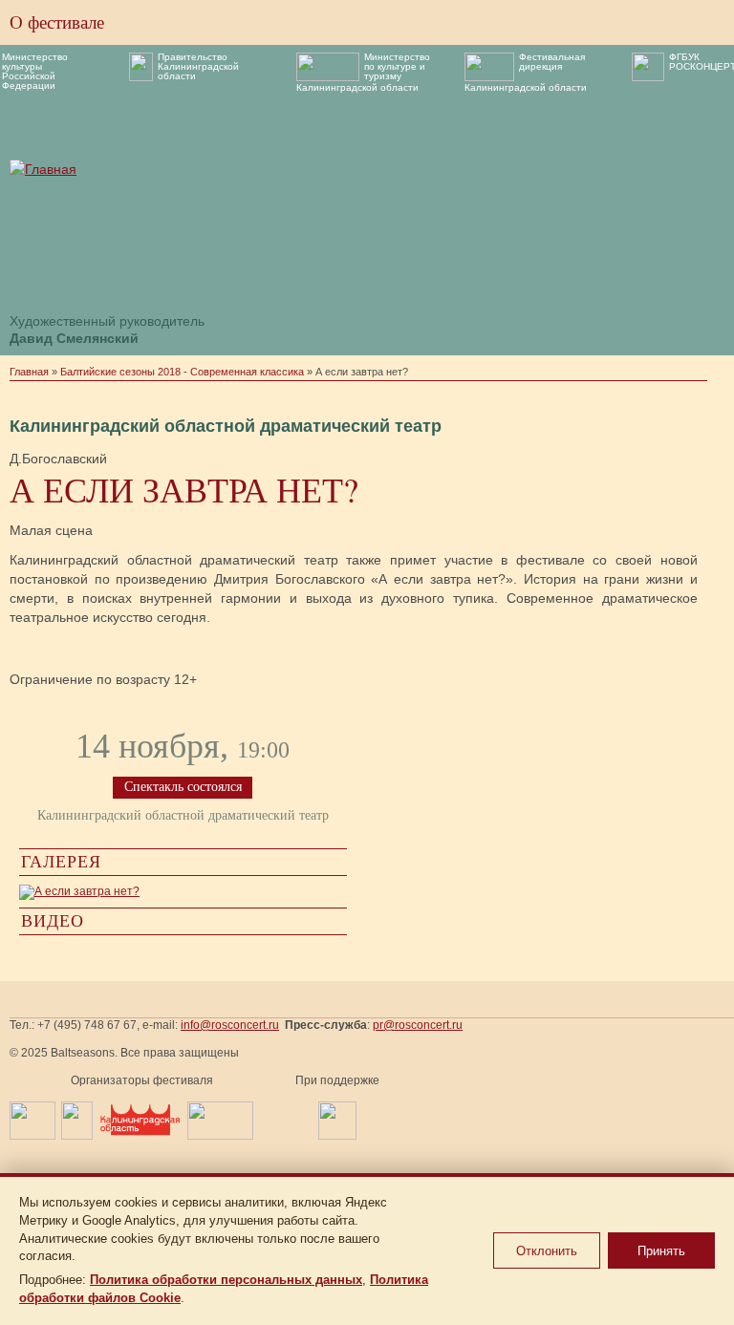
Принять (661, 1251)
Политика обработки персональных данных (226, 1279)
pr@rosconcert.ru (418, 1025)
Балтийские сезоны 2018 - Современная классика (182, 371)
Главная (29, 371)
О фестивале (57, 22)
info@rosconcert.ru (230, 1025)
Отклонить (546, 1251)
